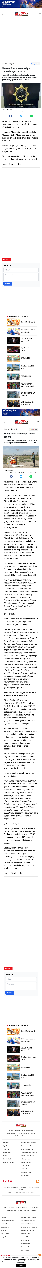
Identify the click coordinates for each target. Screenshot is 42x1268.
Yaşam (11, 64)
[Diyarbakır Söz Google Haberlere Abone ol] (35, 63)
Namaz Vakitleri (26, 1162)
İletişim (17, 1136)
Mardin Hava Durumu (28, 1155)
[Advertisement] (21, 39)
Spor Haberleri (7, 1159)
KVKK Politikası (14, 1130)
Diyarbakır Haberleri (9, 1146)
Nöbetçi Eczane (26, 1159)
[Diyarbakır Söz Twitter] (6, 1181)
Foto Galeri (6, 1149)
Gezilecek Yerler (26, 1172)
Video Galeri (7, 1152)
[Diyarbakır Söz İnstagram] (8, 1181)
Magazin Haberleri (9, 1162)
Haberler (4, 64)
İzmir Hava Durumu (27, 1149)
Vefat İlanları (25, 1165)
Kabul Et (21, 1265)
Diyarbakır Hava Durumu (29, 1152)
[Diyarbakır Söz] (21, 14)
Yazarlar (5, 1155)
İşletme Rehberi (26, 1169)
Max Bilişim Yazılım (28, 1192)
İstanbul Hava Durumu (28, 1142)
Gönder (7, 283)
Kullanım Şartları (27, 1130)
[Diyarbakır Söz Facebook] (3, 1181)
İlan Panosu (25, 1175)
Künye (33, 1133)
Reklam (24, 1136)
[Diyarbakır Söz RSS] (37, 1181)
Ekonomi (14, 429)
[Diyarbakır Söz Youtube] (11, 1181)
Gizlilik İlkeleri (11, 1133)
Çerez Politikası (23, 1133)
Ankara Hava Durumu (28, 1146)
